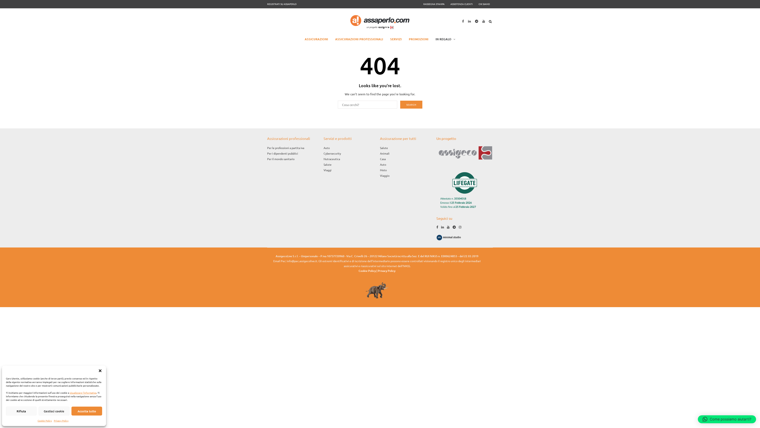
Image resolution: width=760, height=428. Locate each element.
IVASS (406, 266)
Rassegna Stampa (434, 4)
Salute (328, 164)
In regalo (443, 39)
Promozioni (418, 39)
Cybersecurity (332, 153)
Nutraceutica (332, 159)
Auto (327, 148)
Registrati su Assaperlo (281, 4)
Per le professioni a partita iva (285, 148)
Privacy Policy (61, 420)
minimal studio (451, 237)
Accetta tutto (87, 411)
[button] (100, 371)
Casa (383, 159)
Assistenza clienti (461, 4)
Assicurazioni (316, 39)
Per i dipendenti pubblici (282, 153)
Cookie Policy (45, 420)
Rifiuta (21, 411)
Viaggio (385, 175)
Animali (385, 153)
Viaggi (328, 170)
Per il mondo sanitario (280, 159)
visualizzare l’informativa (83, 392)
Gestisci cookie (54, 411)
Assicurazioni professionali (359, 39)
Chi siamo (484, 4)
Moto (383, 170)
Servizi (396, 39)
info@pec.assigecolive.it (302, 261)
